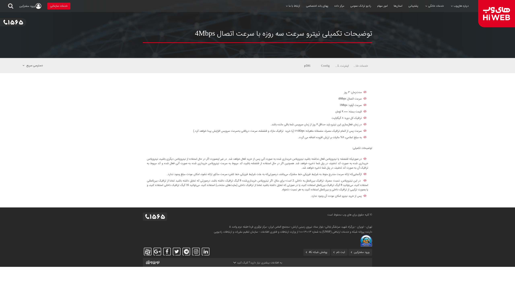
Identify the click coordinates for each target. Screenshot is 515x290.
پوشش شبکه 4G (318, 252)
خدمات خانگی (360, 65)
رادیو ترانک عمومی (360, 6)
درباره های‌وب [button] (461, 6)
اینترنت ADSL (341, 65)
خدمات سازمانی (59, 6)
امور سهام (382, 6)
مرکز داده (339, 6)
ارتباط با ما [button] (294, 6)
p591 (307, 65)
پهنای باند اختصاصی (317, 6)
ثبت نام (340, 252)
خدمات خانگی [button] (436, 6)
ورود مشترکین (361, 252)
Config (325, 65)
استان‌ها (398, 6)
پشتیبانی (413, 6)
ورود (27, 6)
